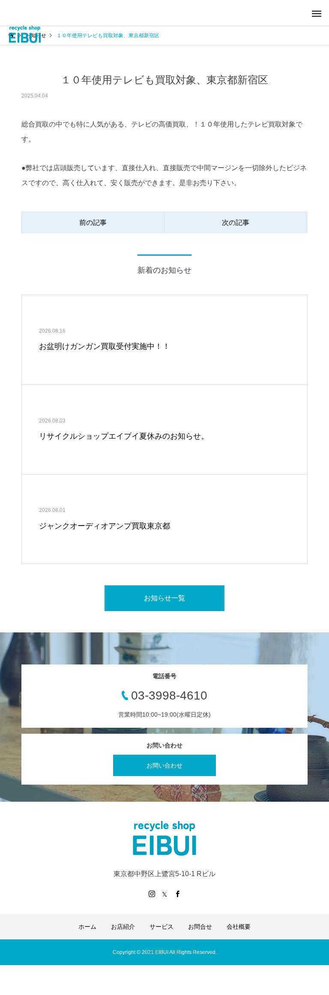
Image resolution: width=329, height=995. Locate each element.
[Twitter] (164, 893)
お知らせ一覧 (164, 598)
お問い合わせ (164, 765)
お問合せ (200, 926)
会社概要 (239, 926)
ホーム (87, 926)
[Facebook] (177, 893)
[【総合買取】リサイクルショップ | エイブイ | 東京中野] (25, 34)
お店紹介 (123, 926)
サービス (161, 926)
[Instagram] (151, 893)
